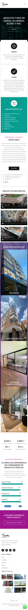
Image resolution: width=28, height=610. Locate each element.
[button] (14, 29)
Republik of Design (14, 606)
